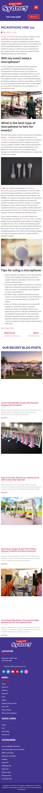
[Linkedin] (22, 672)
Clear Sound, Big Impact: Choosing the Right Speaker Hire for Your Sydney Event (20, 621)
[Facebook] (4, 672)
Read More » (4, 418)
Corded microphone (8, 140)
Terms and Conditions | (35, 787)
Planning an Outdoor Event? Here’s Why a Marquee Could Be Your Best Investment (18, 550)
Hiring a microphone (8, 37)
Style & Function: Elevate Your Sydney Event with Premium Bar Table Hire (20, 479)
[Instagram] (26, 672)
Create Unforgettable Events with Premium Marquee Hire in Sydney (19, 404)
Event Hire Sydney (28, 219)
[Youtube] (13, 672)
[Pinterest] (17, 672)
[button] (36, 7)
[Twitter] (8, 672)
